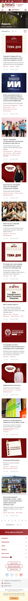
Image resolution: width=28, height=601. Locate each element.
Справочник (8, 1)
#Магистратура (15, 316)
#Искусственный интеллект (10, 109)
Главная (3, 26)
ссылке (23, 595)
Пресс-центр (9, 26)
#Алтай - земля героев (8, 512)
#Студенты (13, 233)
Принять (14, 598)
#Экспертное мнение (8, 193)
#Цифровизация (7, 391)
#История (15, 314)
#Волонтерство (19, 193)
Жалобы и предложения (14, 566)
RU (25, 1)
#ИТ (11, 276)
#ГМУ (22, 316)
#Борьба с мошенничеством (10, 468)
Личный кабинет (12, 1)
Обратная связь (14, 569)
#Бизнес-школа (7, 107)
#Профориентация (8, 151)
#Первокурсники (7, 235)
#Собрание (6, 233)
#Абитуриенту (17, 151)
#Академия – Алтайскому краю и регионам (11, 155)
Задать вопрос (14, 563)
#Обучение (13, 356)
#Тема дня (5, 66)
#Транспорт (18, 390)
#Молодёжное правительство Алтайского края (10, 429)
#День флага (6, 316)
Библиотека (5, 1)
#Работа (17, 66)
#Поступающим (7, 153)
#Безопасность (14, 466)
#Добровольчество (8, 195)
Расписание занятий (2, 1)
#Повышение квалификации (10, 105)
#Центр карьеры (17, 153)
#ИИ (13, 107)
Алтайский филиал (20, 5)
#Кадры (12, 66)
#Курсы (21, 105)
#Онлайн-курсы (7, 110)
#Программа (19, 512)
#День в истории (7, 314)
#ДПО (14, 276)
